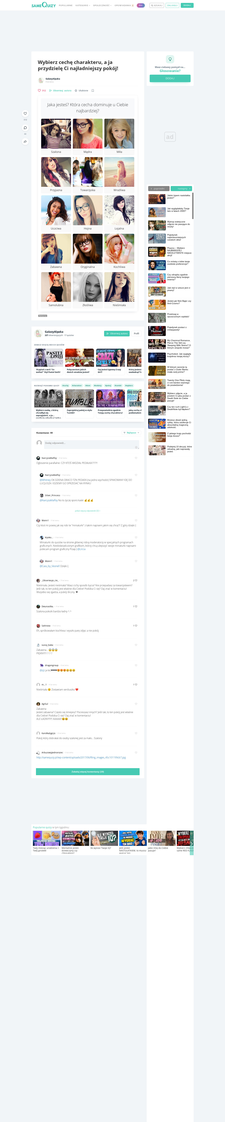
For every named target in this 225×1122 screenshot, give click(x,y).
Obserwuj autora (119, 333)
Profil (136, 333)
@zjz (42, 670)
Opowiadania (124, 5)
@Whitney (45, 480)
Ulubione (83, 90)
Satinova (46, 625)
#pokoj (108, 385)
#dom (87, 385)
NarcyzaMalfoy (49, 458)
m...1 (44, 684)
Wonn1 (45, 520)
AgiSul (45, 703)
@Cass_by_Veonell (50, 566)
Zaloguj (172, 5)
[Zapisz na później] (92, 90)
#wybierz (129, 385)
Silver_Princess (52, 495)
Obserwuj (62, 90)
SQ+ (141, 5)
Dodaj (187, 5)
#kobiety (97, 385)
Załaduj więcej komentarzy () (88, 771)
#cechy (65, 385)
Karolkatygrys (48, 733)
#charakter (77, 385)
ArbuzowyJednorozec (52, 752)
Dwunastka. (48, 606)
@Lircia (81, 549)
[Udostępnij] (25, 141)
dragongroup (51, 665)
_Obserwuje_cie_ (50, 580)
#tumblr (118, 385)
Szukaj (157, 5)
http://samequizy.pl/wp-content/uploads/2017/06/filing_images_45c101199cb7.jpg (81, 757)
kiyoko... (49, 537)
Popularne (66, 5)
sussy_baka (47, 644)
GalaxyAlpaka (53, 78)
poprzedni (158, 188)
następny (183, 188)
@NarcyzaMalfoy (49, 500)
